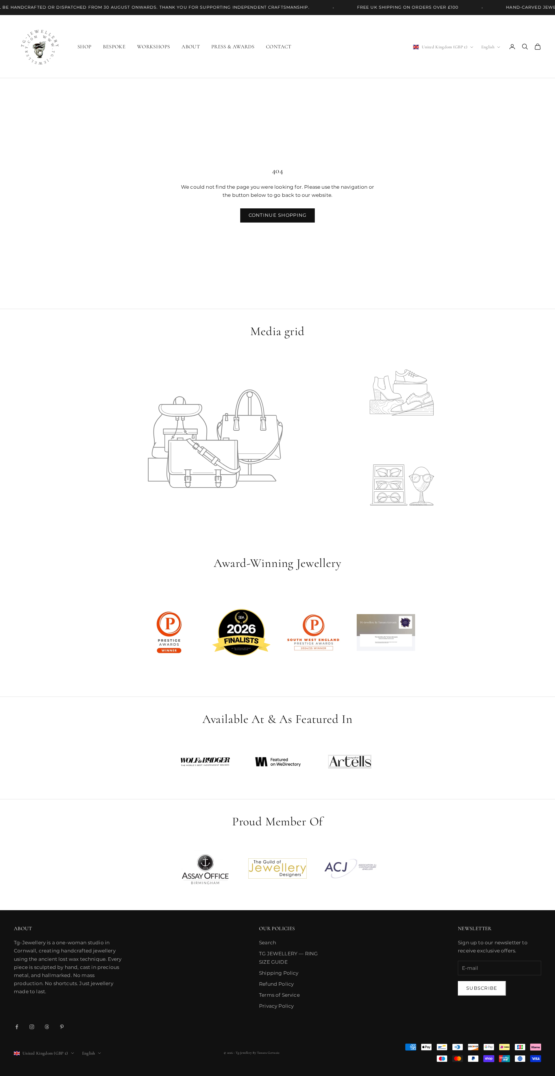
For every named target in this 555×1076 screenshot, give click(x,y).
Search (267, 942)
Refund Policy (276, 984)
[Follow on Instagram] (32, 1027)
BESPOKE (114, 46)
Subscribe (481, 988)
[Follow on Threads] (47, 1027)
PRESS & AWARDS (232, 46)
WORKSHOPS (153, 46)
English (487, 46)
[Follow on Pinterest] (62, 1027)
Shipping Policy (279, 973)
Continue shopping (278, 215)
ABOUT (191, 46)
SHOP (84, 46)
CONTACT (278, 46)
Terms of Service (279, 995)
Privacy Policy (276, 1006)
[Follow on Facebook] (17, 1027)
